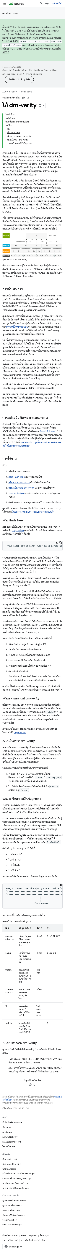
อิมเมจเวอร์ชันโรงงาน (11, 1141)
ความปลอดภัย (26, 92)
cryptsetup (18, 530)
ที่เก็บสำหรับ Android (12, 1122)
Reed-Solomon (48, 431)
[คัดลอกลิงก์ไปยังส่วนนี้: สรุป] (10, 465)
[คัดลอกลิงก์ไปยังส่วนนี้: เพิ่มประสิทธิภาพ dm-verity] (40, 1043)
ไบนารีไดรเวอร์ (8, 1146)
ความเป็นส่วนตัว (11, 1240)
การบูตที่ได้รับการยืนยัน (17, 326)
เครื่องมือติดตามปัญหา (12, 1224)
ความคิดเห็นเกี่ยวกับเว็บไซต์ (33, 1240)
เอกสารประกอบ (10, 13)
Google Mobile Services (13, 1215)
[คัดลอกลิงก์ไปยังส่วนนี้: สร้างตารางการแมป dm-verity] (42, 698)
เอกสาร (14, 92)
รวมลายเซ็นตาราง (16, 493)
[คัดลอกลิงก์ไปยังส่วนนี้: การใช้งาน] (20, 458)
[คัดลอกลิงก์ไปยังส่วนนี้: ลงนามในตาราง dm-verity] (38, 741)
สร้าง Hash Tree (16, 477)
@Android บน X (9, 1159)
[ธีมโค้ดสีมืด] (57, 542)
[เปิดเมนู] (5, 3)
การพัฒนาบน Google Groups (15, 1183)
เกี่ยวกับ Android (10, 1235)
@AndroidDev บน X (11, 1164)
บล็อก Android (9, 1168)
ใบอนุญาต (44, 1235)
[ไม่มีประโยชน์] (28, 98)
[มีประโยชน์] (23, 98)
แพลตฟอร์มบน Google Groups (16, 1178)
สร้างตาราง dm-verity (19, 482)
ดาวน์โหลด (7, 1132)
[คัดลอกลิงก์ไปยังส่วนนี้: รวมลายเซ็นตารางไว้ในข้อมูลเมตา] (44, 799)
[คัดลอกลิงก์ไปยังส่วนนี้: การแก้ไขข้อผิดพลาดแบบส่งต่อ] (51, 418)
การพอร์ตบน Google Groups (15, 1188)
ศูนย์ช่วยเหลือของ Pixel (12, 1205)
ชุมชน (23, 1235)
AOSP (5, 92)
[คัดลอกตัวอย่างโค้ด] (60, 542)
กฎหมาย (33, 1235)
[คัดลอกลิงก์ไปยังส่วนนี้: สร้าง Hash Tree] (26, 520)
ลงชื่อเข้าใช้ (56, 3)
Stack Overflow (9, 1219)
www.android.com (11, 1210)
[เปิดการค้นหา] (41, 3)
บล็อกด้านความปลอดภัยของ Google (18, 1173)
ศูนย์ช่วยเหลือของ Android (14, 1200)
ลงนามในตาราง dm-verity (21, 487)
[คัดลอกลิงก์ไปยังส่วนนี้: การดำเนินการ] (26, 289)
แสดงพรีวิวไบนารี (10, 1137)
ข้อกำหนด (6, 1127)
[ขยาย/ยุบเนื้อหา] (14, 114)
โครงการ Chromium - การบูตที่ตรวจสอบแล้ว (33, 511)
